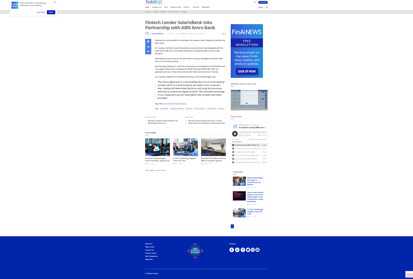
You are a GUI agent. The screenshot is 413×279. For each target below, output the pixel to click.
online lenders (200, 109)
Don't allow (41, 12)
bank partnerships (176, 109)
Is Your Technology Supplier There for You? (184, 159)
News (147, 7)
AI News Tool (157, 7)
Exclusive (189, 109)
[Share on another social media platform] (148, 51)
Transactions (175, 7)
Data (166, 7)
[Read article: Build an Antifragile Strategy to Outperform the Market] (239, 181)
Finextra (183, 104)
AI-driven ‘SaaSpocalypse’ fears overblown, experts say (157, 159)
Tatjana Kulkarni (157, 34)
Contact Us (149, 250)
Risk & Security (174, 12)
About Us (148, 244)
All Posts (184, 34)
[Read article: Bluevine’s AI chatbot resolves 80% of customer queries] (213, 147)
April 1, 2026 (150, 163)
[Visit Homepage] (154, 2)
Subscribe (263, 2)
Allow (51, 12)
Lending (155, 12)
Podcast (196, 7)
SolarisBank (171, 104)
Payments (163, 12)
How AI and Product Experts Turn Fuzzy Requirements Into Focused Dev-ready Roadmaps (255, 196)
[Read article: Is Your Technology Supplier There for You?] (185, 147)
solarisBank (211, 109)
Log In (260, 7)
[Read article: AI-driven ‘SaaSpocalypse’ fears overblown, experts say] (157, 147)
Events (186, 7)
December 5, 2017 (173, 34)
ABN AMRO (164, 109)
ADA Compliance (151, 256)
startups (221, 109)
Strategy (184, 12)
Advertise (149, 259)
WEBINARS (205, 7)
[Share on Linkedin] (148, 46)
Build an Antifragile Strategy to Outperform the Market (255, 181)
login (152, 170)
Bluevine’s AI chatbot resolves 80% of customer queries (213, 159)
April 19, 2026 (252, 204)
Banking (148, 12)
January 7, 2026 (207, 163)
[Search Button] (267, 7)
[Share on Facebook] (148, 41)
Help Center (149, 247)
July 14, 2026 (252, 187)
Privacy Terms (150, 253)
